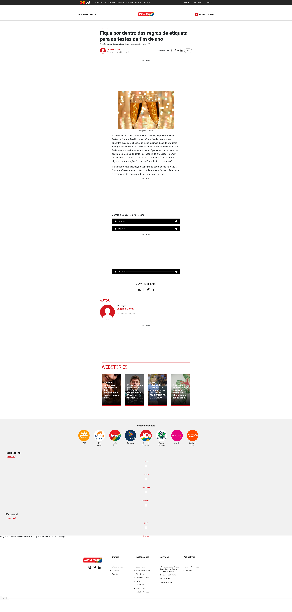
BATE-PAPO (198, 2)
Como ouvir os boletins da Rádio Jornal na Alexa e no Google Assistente (169, 569)
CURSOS (129, 2)
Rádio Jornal (188, 570)
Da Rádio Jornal (113, 49)
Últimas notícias (117, 567)
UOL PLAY (138, 2)
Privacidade (140, 574)
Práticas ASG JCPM (143, 570)
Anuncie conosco (166, 582)
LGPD (138, 581)
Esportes (115, 574)
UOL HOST (112, 2)
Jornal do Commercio (191, 567)
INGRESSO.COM (100, 2)
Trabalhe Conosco (142, 592)
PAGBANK (121, 2)
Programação (165, 578)
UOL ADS (147, 2)
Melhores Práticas (142, 578)
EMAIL (209, 2)
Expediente (140, 585)
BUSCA (186, 2)
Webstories (114, 367)
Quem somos (141, 567)
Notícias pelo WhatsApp (168, 575)
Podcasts (115, 570)
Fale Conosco (140, 588)
